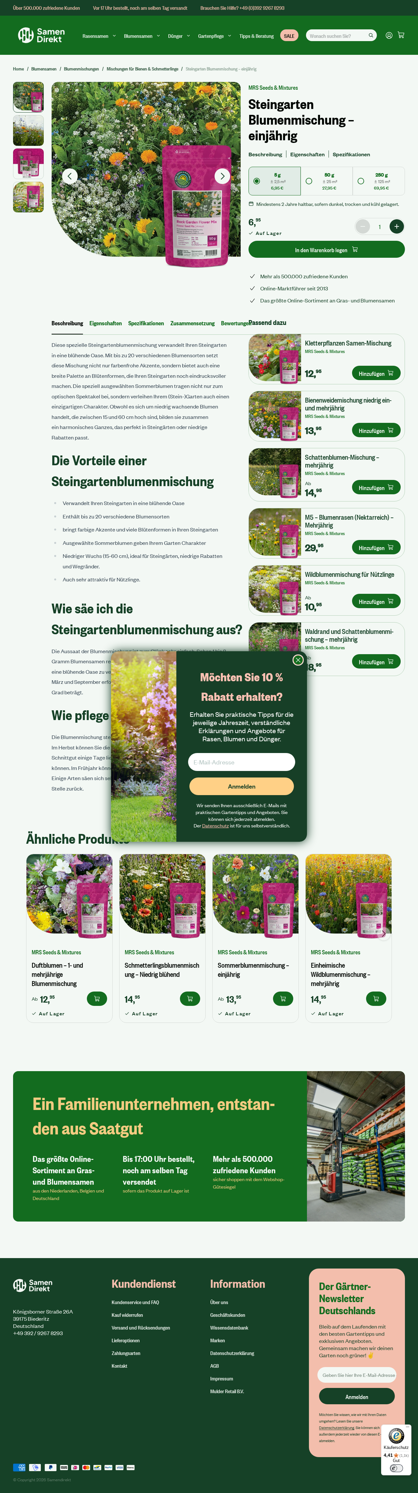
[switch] (396, 1468)
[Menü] (407, 1428)
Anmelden (241, 786)
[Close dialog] (298, 660)
